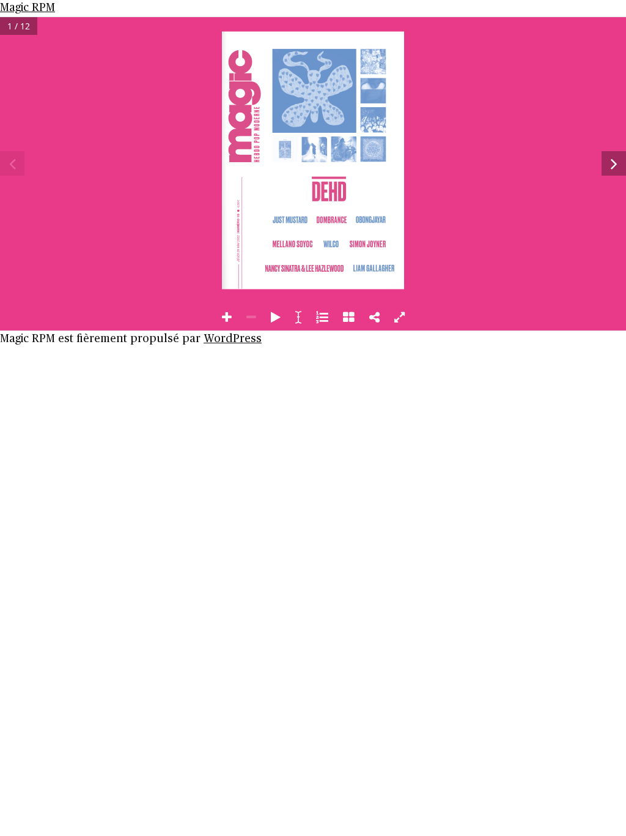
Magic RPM (27, 7)
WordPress (233, 339)
